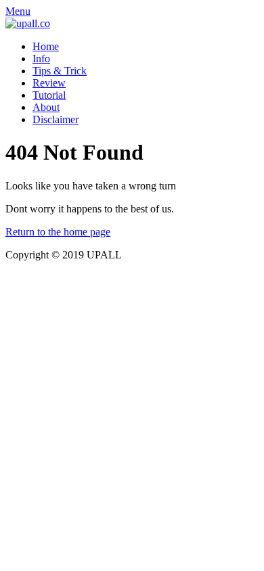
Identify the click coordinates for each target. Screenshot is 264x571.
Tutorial (49, 95)
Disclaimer (55, 119)
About (46, 107)
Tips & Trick (59, 70)
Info (41, 58)
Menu (17, 11)
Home (45, 46)
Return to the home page (57, 231)
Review (49, 83)
